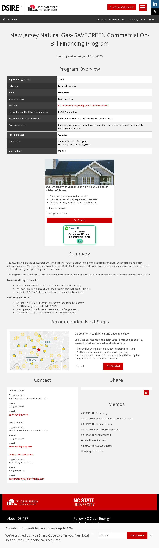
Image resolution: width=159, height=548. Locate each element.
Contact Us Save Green (21, 454)
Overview (101, 19)
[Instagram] (85, 533)
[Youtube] (107, 533)
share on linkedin (155, 4)
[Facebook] (77, 533)
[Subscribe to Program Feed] (146, 392)
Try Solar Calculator (121, 7)
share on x (155, 11)
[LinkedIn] (92, 533)
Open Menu (143, 7)
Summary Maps (117, 19)
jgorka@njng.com (18, 414)
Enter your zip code (56, 208)
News (151, 19)
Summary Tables (136, 19)
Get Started (113, 366)
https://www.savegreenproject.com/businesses (83, 105)
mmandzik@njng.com (20, 446)
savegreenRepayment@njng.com (26, 478)
